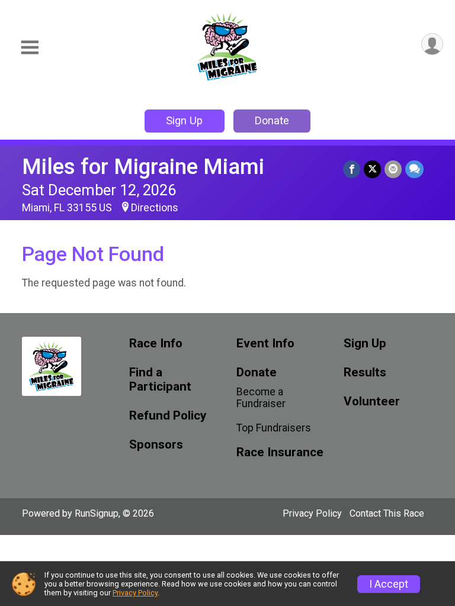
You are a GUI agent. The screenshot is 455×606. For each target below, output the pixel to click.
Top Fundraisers (273, 428)
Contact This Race (387, 513)
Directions (154, 208)
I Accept (388, 584)
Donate (272, 120)
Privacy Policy (312, 513)
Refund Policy (167, 416)
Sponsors (156, 445)
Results (365, 372)
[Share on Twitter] (372, 169)
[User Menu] (432, 44)
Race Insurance (279, 452)
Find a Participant (160, 380)
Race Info (155, 343)
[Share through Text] (414, 169)
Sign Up (184, 120)
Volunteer (372, 401)
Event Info (265, 343)
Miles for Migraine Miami (143, 166)
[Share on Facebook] (351, 169)
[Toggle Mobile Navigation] (29, 48)
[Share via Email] (393, 169)
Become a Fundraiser (261, 398)
